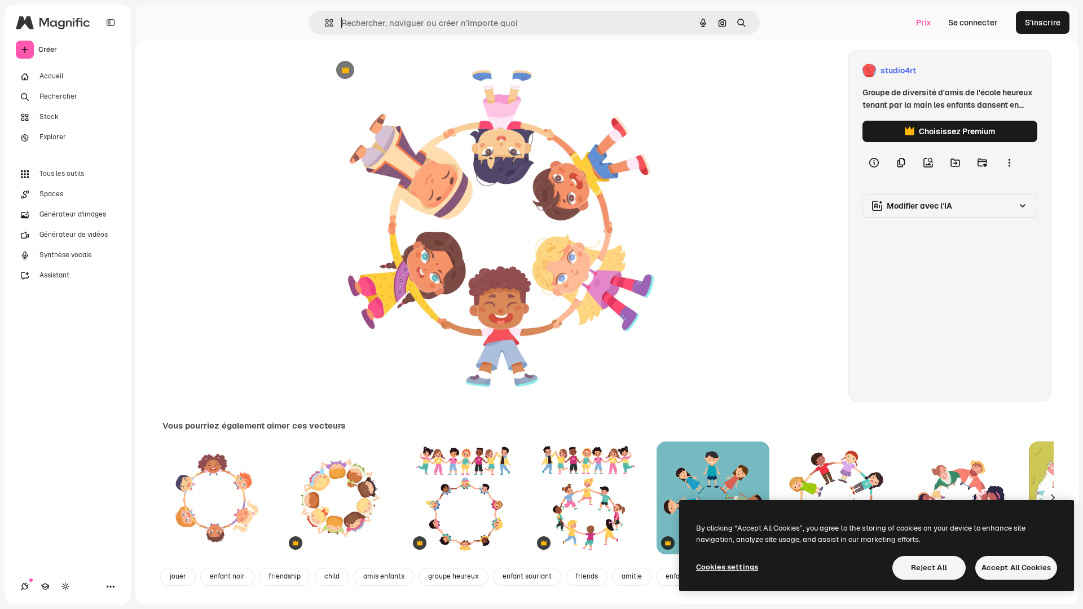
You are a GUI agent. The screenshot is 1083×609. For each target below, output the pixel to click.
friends (586, 576)
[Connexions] (25, 586)
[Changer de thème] (65, 586)
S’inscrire (1042, 22)
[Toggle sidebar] (111, 23)
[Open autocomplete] (324, 23)
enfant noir (227, 576)
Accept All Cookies (1016, 567)
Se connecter (973, 22)
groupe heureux (453, 576)
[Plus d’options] (1009, 162)
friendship (284, 576)
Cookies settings (727, 567)
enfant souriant (527, 576)
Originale (399, 70)
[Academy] (45, 586)
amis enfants (383, 576)
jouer (178, 576)
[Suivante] (1052, 498)
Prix (923, 22)
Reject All (929, 567)
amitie (632, 576)
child (332, 576)
